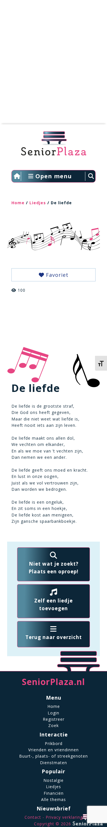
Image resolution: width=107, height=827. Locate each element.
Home (18, 202)
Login (53, 713)
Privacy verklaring (64, 817)
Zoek (53, 725)
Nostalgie (53, 780)
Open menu (53, 176)
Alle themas (53, 799)
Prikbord (53, 743)
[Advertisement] (53, 65)
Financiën (54, 793)
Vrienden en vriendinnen (53, 749)
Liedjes (37, 202)
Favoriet (56, 274)
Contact (33, 817)
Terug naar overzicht (53, 637)
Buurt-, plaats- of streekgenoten (53, 756)
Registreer (53, 719)
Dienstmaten (53, 762)
